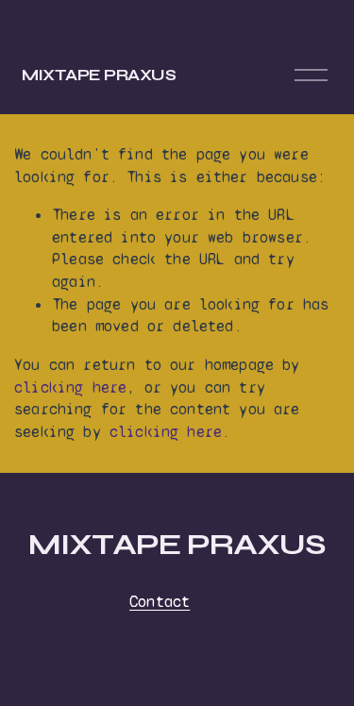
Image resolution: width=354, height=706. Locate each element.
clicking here (70, 387)
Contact (159, 602)
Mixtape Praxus (99, 75)
